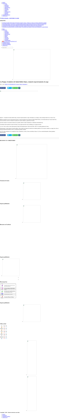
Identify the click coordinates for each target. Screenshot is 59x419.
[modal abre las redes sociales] (19, 88)
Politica (6, 10)
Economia (6, 12)
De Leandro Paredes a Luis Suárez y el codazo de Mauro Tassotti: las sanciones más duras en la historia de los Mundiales (24, 23)
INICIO (3, 2)
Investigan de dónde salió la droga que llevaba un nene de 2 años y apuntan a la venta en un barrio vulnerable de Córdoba (24, 22)
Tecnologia (7, 9)
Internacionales (7, 7)
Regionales (7, 5)
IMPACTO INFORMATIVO (10, 84)
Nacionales (7, 6)
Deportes (6, 13)
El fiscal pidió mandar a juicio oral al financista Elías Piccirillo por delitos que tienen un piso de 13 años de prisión (23, 24)
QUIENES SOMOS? (6, 14)
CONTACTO (4, 15)
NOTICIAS (4, 3)
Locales (6, 4)
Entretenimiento (7, 11)
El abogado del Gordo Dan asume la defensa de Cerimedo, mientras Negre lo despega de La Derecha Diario (22, 25)
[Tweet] (9, 88)
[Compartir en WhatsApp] (15, 88)
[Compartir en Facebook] (3, 88)
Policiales (6, 8)
